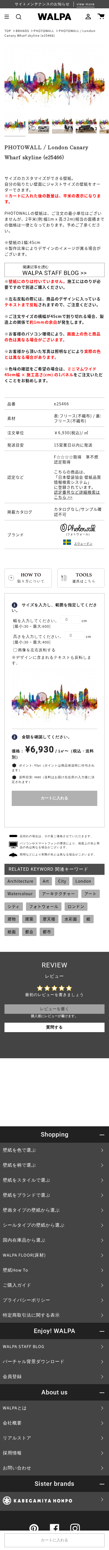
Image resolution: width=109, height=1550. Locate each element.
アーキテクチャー (58, 893)
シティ (14, 906)
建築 (29, 919)
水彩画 (71, 919)
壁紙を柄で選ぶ (19, 1165)
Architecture (21, 881)
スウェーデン (83, 543)
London (83, 881)
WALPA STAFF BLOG (23, 1347)
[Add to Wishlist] (54, 815)
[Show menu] (8, 17)
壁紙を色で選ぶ (19, 1150)
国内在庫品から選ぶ (24, 1240)
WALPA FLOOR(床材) (24, 1255)
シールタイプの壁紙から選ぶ (34, 1225)
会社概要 (12, 1423)
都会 (29, 931)
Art (46, 881)
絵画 (12, 931)
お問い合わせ (17, 1468)
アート (90, 893)
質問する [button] (54, 1027)
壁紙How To (15, 1270)
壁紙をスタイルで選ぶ (26, 1180)
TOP (7, 31)
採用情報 (12, 1453)
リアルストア (17, 1438)
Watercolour (20, 893)
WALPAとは (15, 1408)
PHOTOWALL (44, 31)
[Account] (88, 16)
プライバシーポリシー (26, 1300)
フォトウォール (43, 906)
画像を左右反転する (37, 650)
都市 (47, 931)
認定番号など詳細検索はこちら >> (77, 494)
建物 (12, 919)
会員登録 (12, 1377)
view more (85, 4)
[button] (18, 16)
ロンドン (76, 906)
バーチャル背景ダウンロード (34, 1362)
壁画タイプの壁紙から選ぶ (31, 1210)
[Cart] (101, 16)
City (62, 881)
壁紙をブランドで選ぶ (26, 1195)
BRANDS (22, 31)
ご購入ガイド (17, 1285)
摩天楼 (49, 919)
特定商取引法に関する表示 (31, 1315)
